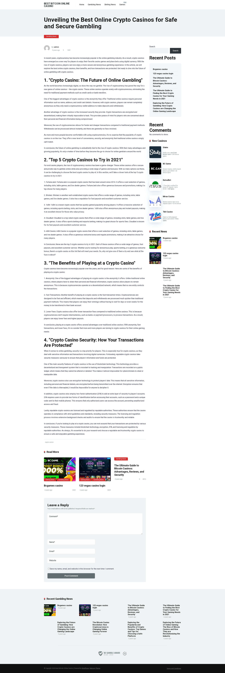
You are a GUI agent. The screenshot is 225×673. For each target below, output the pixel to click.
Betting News (110, 4)
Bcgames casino (53, 485)
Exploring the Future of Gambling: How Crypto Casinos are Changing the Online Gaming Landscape (164, 107)
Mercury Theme (95, 668)
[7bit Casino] (155, 222)
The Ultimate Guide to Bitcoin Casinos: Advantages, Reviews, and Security (129, 470)
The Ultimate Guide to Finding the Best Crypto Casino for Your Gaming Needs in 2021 (163, 94)
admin (56, 47)
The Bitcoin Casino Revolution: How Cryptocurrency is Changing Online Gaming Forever (101, 627)
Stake (165, 147)
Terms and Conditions (174, 668)
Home (81, 4)
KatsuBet (167, 180)
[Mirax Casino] (155, 206)
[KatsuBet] (155, 190)
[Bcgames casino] (60, 469)
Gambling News (94, 4)
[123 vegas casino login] (95, 469)
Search (152, 46)
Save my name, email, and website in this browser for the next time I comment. (82, 569)
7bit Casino (168, 212)
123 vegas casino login (92, 485)
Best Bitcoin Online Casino (57, 4)
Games (122, 4)
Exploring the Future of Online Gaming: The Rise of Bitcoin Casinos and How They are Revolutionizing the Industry (172, 629)
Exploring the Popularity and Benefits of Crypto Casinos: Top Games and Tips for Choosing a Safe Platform (137, 629)
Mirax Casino (168, 196)
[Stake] (155, 157)
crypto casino (49, 442)
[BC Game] (155, 174)
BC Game (167, 164)
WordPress (85, 668)
